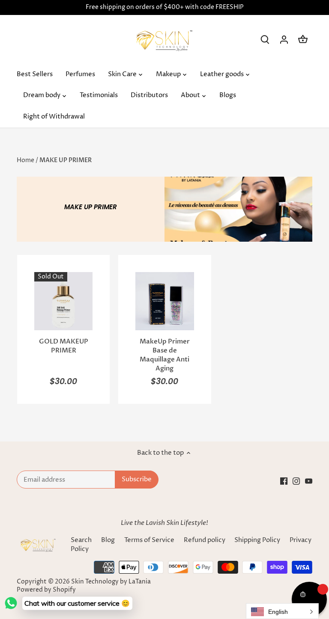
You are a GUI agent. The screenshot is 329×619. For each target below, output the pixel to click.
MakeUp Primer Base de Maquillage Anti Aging (165, 355)
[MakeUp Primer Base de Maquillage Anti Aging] (164, 301)
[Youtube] (308, 481)
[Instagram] (296, 481)
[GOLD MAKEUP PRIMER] (63, 301)
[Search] (265, 39)
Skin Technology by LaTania (111, 582)
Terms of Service (149, 540)
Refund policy (204, 540)
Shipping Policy (257, 540)
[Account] (284, 39)
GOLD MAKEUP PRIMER (63, 346)
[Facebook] (283, 481)
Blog (108, 540)
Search (81, 540)
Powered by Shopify (46, 590)
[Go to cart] (303, 39)
